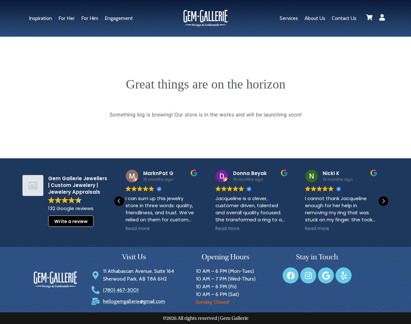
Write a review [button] (71, 221)
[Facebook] (291, 275)
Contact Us (344, 18)
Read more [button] (138, 229)
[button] (383, 201)
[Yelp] (344, 275)
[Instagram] (308, 275)
